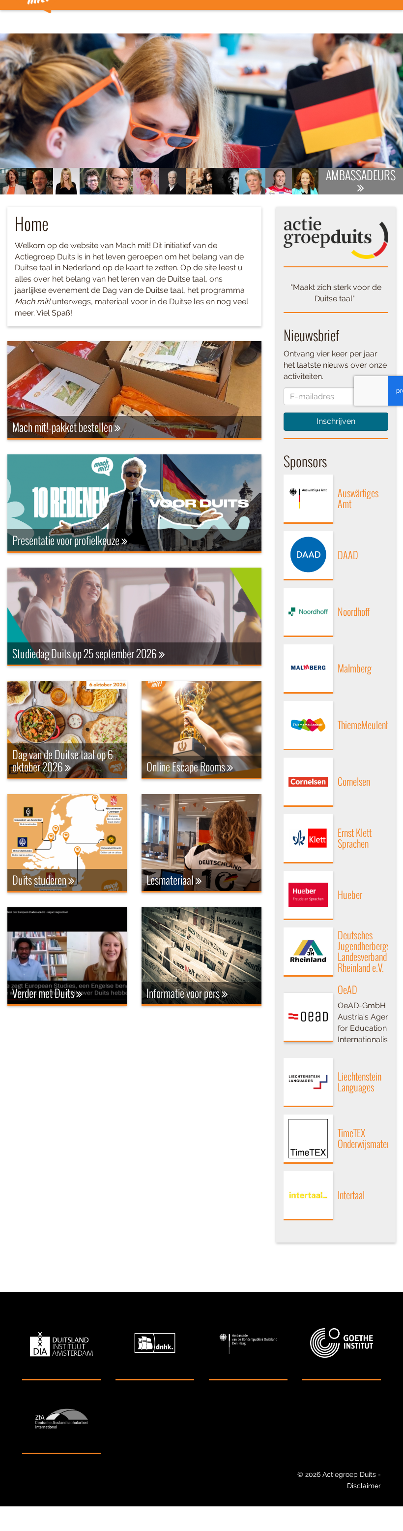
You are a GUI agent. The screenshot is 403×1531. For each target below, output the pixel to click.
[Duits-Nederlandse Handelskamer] (154, 1343)
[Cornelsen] (308, 782)
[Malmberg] (308, 669)
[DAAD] (308, 555)
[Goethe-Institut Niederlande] (341, 1343)
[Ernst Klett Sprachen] (308, 838)
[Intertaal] (308, 1195)
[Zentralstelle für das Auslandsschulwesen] (61, 1417)
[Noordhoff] (308, 612)
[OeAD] (308, 1017)
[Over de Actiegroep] (336, 237)
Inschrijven (336, 421)
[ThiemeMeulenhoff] (308, 725)
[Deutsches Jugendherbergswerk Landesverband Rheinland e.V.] (308, 952)
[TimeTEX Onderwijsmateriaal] (308, 1139)
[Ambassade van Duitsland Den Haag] (248, 1343)
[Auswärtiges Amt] (308, 499)
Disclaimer (364, 1486)
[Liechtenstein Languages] (308, 1082)
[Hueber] (308, 895)
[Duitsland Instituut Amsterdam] (61, 1343)
